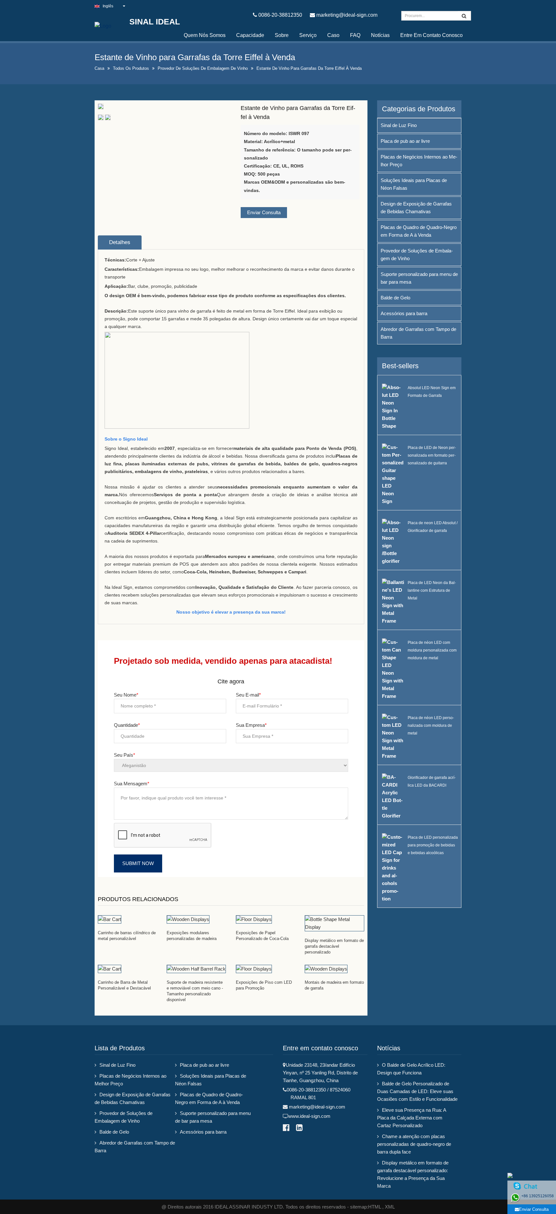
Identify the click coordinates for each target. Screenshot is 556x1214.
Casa (99, 68)
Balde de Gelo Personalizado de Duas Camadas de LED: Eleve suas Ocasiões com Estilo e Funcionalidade (417, 1091)
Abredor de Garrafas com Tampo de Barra (418, 333)
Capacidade (250, 35)
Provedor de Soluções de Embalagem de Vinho (203, 68)
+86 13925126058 (537, 1196)
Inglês (108, 6)
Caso (333, 35)
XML (390, 1206)
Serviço (308, 35)
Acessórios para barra (404, 313)
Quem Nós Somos (205, 35)
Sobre (282, 35)
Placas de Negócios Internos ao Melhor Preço (419, 160)
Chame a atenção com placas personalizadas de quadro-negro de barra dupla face (414, 1144)
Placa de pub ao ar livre (405, 141)
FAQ (355, 35)
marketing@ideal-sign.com (346, 15)
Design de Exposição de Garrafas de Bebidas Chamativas (416, 207)
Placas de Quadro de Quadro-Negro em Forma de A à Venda (419, 231)
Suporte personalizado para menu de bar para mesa (419, 278)
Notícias (380, 35)
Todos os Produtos (131, 68)
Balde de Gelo (395, 297)
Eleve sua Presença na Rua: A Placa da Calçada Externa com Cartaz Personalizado (411, 1117)
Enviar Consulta (264, 212)
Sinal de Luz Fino (399, 125)
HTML (374, 1206)
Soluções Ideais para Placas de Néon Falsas (414, 184)
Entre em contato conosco (431, 35)
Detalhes (119, 242)
